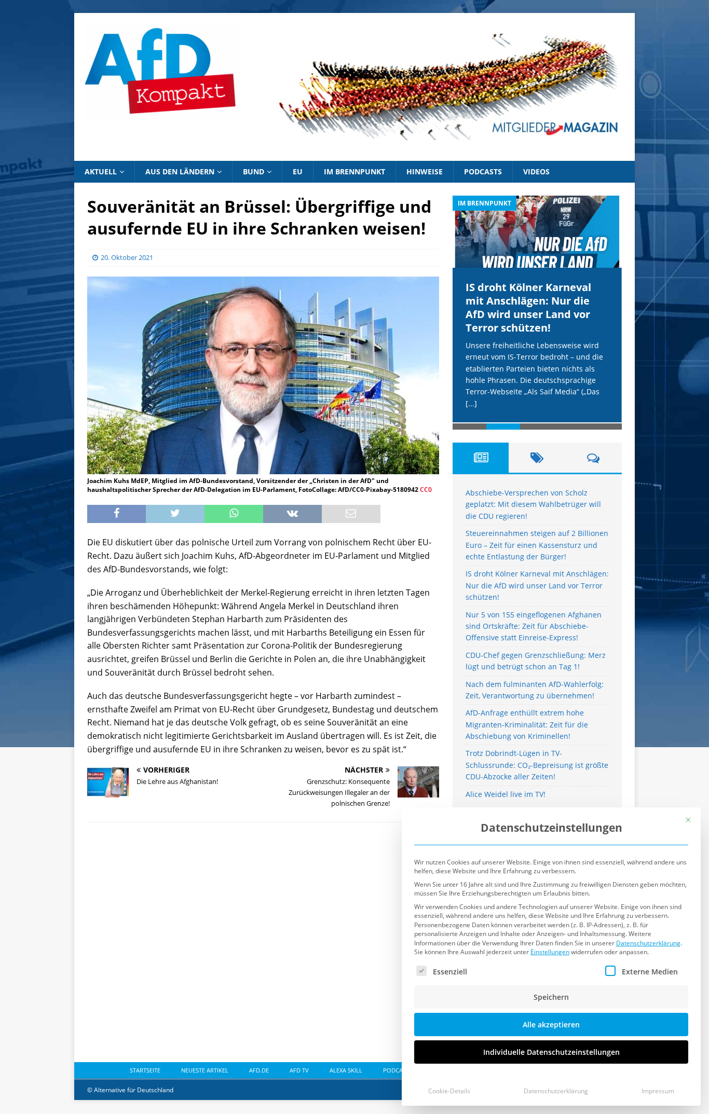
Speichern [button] (551, 997)
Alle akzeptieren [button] (551, 1024)
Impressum (658, 1091)
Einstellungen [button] (549, 951)
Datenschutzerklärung (648, 943)
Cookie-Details (449, 1091)
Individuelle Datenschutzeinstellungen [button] (551, 1052)
